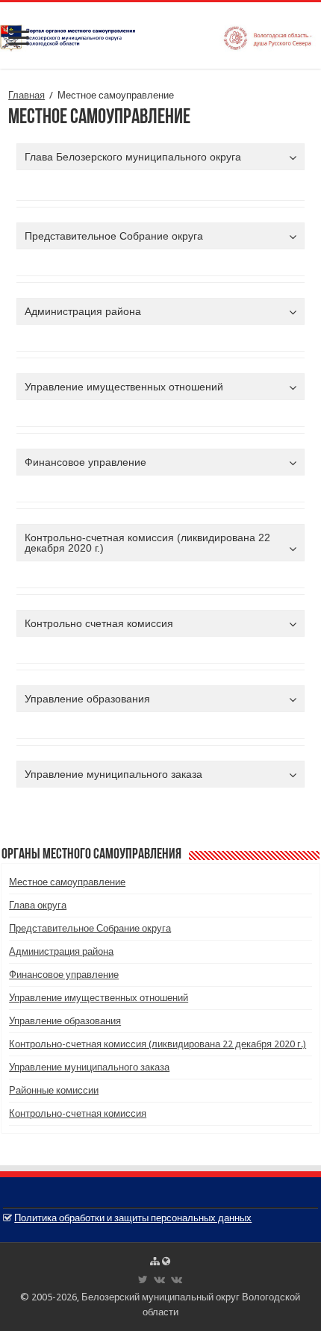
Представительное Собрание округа (90, 928)
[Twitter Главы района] (143, 1279)
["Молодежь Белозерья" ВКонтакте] (176, 1279)
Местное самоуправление (67, 882)
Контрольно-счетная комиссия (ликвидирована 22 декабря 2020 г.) (157, 1044)
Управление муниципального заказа (89, 1067)
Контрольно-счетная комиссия (77, 1113)
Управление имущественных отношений (98, 997)
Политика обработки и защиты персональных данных (133, 1218)
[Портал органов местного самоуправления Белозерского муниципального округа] (160, 35)
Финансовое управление (64, 974)
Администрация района (61, 951)
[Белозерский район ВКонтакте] (159, 1279)
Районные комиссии (54, 1090)
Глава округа (37, 905)
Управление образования (65, 1020)
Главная (26, 95)
